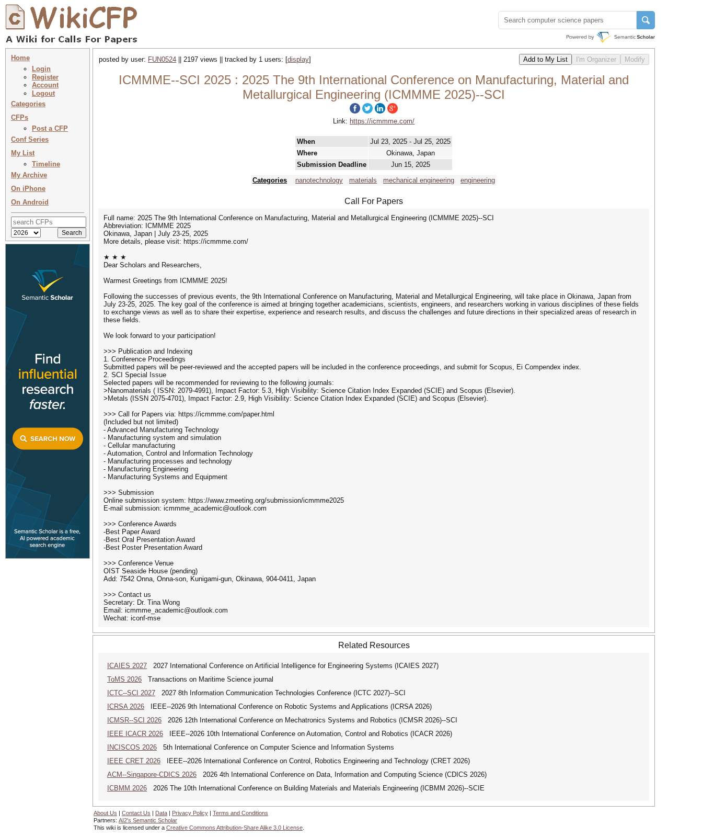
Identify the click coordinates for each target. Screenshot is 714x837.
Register (45, 77)
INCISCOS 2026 (132, 747)
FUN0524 (162, 59)
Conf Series (30, 139)
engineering (477, 180)
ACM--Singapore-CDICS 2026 (152, 774)
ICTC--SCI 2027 (131, 693)
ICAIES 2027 (127, 666)
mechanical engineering (418, 180)
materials (363, 180)
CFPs (19, 117)
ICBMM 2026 (127, 788)
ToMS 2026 (124, 679)
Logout (43, 93)
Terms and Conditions (240, 813)
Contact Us (136, 813)
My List (22, 153)
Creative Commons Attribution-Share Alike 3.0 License (234, 827)
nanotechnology (319, 180)
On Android (30, 202)
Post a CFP (50, 128)
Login (41, 69)
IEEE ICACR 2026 (135, 734)
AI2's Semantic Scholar (148, 820)
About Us (105, 813)
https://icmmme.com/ (382, 121)
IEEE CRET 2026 (133, 761)
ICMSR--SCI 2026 (134, 720)
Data (161, 813)
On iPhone (28, 189)
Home (20, 58)
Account (45, 85)
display (298, 59)
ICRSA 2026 (125, 706)
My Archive (29, 175)
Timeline (46, 164)
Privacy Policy (190, 813)
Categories (28, 104)
